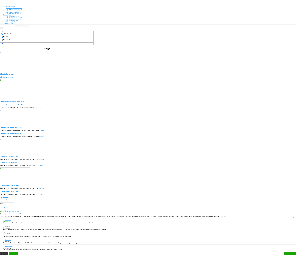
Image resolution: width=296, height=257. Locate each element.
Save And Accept (290, 254)
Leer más (39, 107)
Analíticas (7, 233)
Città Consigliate (7, 15)
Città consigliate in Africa (12, 20)
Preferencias (8, 240)
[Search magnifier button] (1, 28)
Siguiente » (5, 197)
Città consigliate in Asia (12, 21)
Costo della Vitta (4, 207)
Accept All (13, 254)
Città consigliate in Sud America (14, 17)
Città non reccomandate (9, 6)
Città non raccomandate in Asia (13, 12)
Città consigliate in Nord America (14, 19)
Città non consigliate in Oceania (14, 9)
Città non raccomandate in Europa (14, 10)
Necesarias (8, 220)
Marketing (7, 226)
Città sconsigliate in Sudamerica (14, 8)
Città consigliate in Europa (12, 16)
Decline (4, 254)
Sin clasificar (8, 246)
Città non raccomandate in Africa (14, 13)
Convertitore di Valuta (8, 23)
